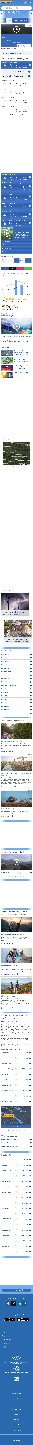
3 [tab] (15, 876)
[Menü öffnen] (30, 2)
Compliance (16, 1419)
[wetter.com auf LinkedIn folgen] (19, 1303)
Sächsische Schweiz (20, 1044)
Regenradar (23, 20)
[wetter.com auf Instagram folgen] (24, 1303)
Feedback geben (16, 42)
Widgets (4, 1336)
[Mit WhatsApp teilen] (28, 268)
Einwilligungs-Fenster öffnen (16, 1404)
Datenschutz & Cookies (16, 1399)
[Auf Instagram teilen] (20, 268)
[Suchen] (29, 8)
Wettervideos (6, 1343)
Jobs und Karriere (16, 1393)
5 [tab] (21, 876)
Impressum (16, 1414)
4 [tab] (18, 876)
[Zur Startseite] (7, 2)
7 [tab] (25, 1130)
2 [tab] (12, 876)
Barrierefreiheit (17, 1425)
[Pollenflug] (25, 2)
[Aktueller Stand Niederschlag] (16, 453)
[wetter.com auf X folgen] (13, 1304)
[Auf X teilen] (12, 268)
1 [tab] (10, 876)
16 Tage (15, 20)
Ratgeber (4, 1347)
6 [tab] (23, 876)
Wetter (4, 1332)
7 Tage (9, 20)
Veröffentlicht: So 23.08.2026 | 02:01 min (11, 345)
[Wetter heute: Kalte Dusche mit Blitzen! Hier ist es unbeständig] (16, 326)
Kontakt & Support (16, 1409)
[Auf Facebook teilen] (5, 268)
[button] (16, 65)
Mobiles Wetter (6, 1339)
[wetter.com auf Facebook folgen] (8, 1303)
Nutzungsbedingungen (16, 1430)
